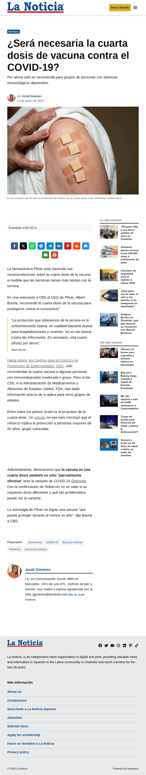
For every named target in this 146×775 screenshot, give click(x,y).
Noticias (14, 31)
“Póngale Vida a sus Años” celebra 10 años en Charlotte (129, 232)
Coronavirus (35, 542)
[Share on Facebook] (14, 246)
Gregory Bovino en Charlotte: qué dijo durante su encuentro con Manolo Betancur (129, 323)
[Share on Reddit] (76, 246)
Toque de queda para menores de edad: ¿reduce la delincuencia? (129, 424)
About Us (14, 692)
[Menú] (136, 7)
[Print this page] (54, 254)
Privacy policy (18, 752)
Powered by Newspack (126, 768)
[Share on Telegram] (50, 246)
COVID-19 (52, 542)
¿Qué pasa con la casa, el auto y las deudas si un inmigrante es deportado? (129, 299)
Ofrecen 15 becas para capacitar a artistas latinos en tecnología (127, 357)
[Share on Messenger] (41, 246)
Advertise (14, 717)
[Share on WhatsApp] (32, 246)
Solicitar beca (17, 726)
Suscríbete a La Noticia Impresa (31, 709)
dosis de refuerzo (72, 542)
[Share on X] (23, 246)
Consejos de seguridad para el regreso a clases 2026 (128, 276)
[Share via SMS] (85, 246)
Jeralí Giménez (32, 96)
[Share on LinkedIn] (58, 246)
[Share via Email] (45, 254)
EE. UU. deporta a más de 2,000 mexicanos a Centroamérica (129, 402)
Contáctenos (17, 700)
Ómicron (78, 481)
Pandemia (14, 549)
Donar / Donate (120, 7)
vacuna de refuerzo (36, 549)
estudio (40, 417)
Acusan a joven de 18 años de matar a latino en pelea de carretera (129, 447)
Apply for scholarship (23, 735)
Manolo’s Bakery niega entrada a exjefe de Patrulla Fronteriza (129, 380)
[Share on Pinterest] (67, 246)
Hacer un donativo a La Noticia (30, 743)
